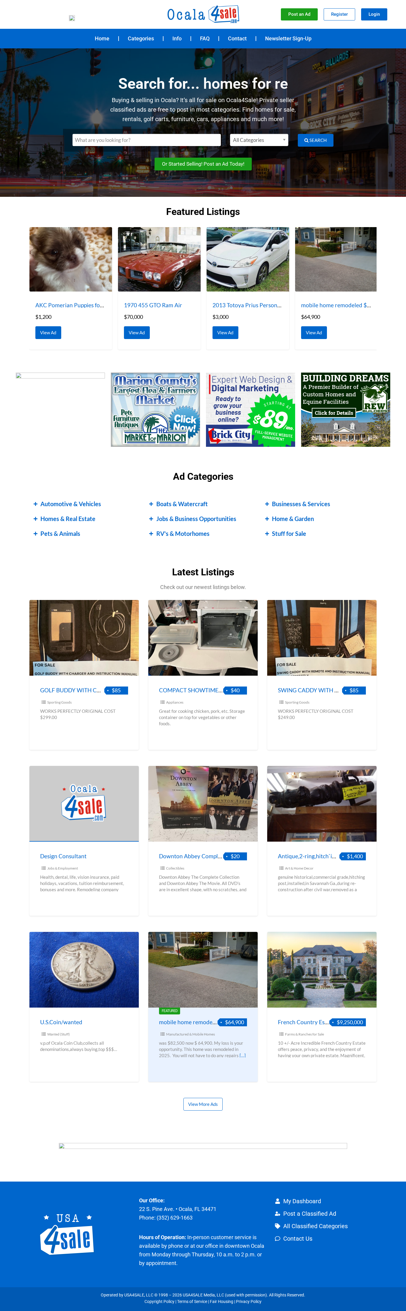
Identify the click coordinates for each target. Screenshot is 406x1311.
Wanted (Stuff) (58, 1034)
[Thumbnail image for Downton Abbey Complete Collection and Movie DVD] (203, 804)
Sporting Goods (59, 702)
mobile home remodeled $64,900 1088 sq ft (213, 1022)
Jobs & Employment (62, 868)
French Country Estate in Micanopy (322, 1022)
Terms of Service (192, 1301)
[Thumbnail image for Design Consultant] (84, 804)
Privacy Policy (249, 1301)
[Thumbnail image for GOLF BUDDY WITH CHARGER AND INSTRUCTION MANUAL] (84, 638)
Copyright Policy (159, 1301)
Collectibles (175, 868)
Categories (141, 38)
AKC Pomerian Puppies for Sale (74, 305)
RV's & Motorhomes (183, 533)
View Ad (49, 330)
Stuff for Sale (289, 533)
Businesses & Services (301, 503)
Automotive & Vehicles (70, 503)
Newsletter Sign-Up (288, 38)
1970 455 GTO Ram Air (153, 305)
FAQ (205, 38)
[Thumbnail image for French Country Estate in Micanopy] (322, 970)
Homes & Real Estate (67, 518)
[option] (70, 288)
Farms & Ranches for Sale (304, 1034)
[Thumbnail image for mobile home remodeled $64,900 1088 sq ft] (336, 259)
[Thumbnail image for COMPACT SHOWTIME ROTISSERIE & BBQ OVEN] (203, 638)
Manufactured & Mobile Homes (190, 1034)
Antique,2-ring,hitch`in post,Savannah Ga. (330, 856)
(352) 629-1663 (175, 1218)
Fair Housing (221, 1301)
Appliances (174, 702)
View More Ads (203, 1104)
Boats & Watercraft (182, 503)
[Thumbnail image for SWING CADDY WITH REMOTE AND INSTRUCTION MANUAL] (322, 638)
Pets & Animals (60, 533)
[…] (243, 1055)
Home (102, 38)
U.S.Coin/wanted (61, 1022)
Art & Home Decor (299, 868)
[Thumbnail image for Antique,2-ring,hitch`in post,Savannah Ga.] (322, 804)
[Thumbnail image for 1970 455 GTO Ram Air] (159, 259)
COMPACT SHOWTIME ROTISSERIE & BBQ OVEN (222, 690)
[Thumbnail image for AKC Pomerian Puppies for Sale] (70, 259)
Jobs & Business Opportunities (196, 518)
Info (177, 38)
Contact (237, 38)
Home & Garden (293, 518)
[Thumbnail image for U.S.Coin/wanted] (84, 970)
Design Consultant (63, 856)
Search (318, 140)
